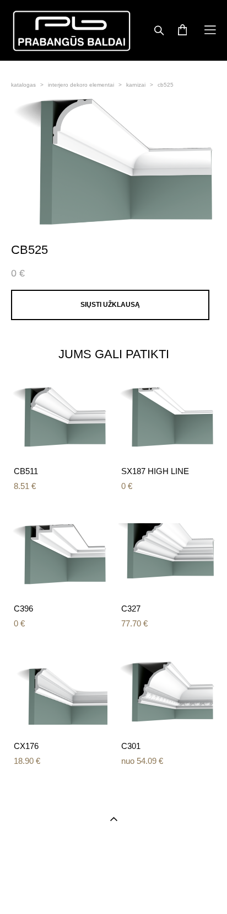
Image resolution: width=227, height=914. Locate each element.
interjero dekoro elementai (81, 85)
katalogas (23, 85)
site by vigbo (113, 888)
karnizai (135, 85)
